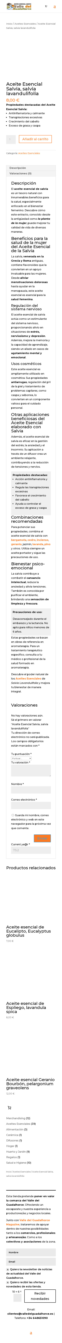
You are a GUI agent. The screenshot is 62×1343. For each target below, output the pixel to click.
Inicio (9, 23)
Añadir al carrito (35, 139)
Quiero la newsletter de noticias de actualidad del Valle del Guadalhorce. (29, 1273)
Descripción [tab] (18, 167)
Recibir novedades (40, 1296)
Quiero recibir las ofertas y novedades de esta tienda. (25, 1284)
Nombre (17, 784)
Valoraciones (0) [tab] (20, 173)
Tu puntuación (21, 754)
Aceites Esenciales (25, 23)
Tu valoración (20, 762)
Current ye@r (20, 844)
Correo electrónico (24, 799)
